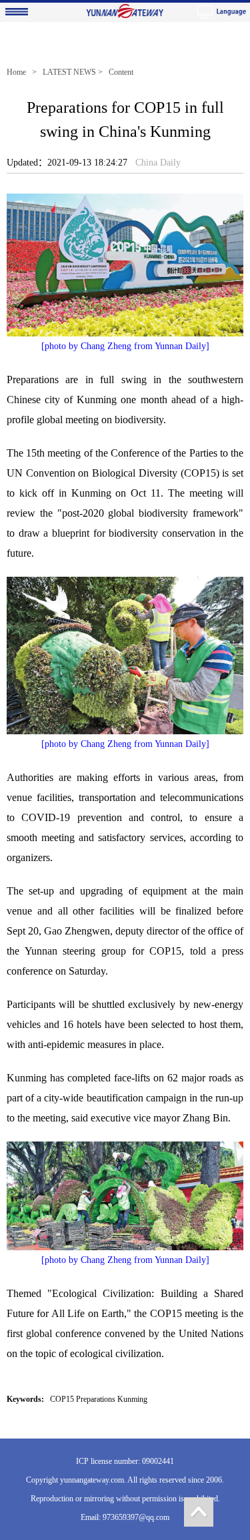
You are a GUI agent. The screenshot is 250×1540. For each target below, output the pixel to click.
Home (16, 72)
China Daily (158, 163)
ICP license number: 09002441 (125, 1461)
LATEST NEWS (69, 72)
